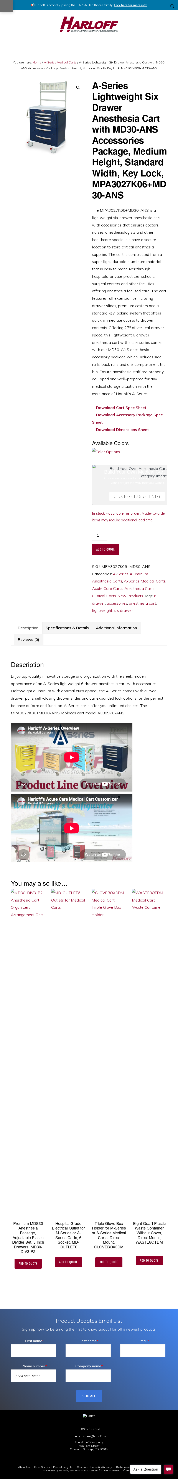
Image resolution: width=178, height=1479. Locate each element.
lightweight (102, 610)
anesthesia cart (142, 603)
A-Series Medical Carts (60, 62)
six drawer (123, 610)
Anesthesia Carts (139, 588)
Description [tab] (28, 627)
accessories (117, 603)
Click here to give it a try (137, 496)
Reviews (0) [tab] (28, 639)
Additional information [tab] (116, 627)
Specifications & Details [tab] (67, 627)
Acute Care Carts (107, 588)
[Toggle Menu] (6, 6)
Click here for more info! (130, 5)
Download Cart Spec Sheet (120, 407)
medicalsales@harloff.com (90, 1436)
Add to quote (105, 549)
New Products (130, 595)
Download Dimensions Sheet (122, 429)
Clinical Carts (104, 595)
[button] (172, 6)
